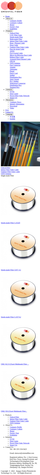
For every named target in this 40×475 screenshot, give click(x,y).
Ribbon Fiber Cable (17, 57)
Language (9, 114)
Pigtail (12, 71)
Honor (12, 25)
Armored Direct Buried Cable (20, 59)
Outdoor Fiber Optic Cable (19, 47)
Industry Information (17, 104)
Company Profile (16, 21)
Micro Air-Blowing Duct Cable (21, 55)
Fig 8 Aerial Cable (16, 53)
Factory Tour (14, 27)
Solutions (9, 89)
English (12, 119)
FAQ (7, 110)
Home (7, 16)
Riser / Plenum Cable (17, 43)
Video (12, 108)
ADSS (12, 51)
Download (13, 106)
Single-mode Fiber (16, 37)
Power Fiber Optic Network (19, 96)
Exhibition (13, 29)
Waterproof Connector (17, 83)
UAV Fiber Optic (16, 35)
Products (9, 31)
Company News (15, 102)
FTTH (12, 92)
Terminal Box (14, 87)
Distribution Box (16, 77)
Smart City (13, 98)
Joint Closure (14, 79)
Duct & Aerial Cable (17, 49)
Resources (9, 100)
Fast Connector (15, 65)
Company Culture (16, 23)
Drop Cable (14, 45)
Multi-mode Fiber (16, 39)
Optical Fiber (14, 33)
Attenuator (13, 69)
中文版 (12, 117)
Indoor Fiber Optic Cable (18, 41)
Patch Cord (14, 73)
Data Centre (14, 94)
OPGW (12, 61)
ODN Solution (15, 63)
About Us (9, 18)
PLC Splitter (14, 81)
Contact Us (9, 112)
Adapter (12, 67)
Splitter (12, 75)
